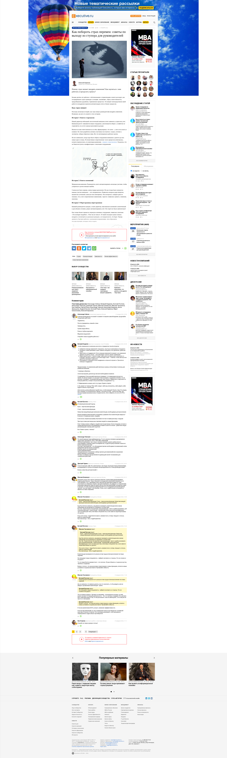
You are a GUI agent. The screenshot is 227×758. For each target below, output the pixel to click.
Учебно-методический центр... (144, 246)
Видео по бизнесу (109, 725)
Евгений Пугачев (118, 304)
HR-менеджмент (92, 708)
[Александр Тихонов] (132, 77)
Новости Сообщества (77, 732)
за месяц (146, 171)
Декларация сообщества (101, 698)
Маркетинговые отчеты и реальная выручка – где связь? (144, 202)
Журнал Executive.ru (77, 714)
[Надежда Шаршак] (151, 83)
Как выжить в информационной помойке (91, 289)
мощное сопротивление (110, 142)
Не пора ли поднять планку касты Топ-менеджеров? (144, 286)
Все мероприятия (141, 254)
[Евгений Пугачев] (151, 94)
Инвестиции (140, 714)
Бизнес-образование (102, 22)
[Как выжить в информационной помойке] (142, 672)
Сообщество (82, 22)
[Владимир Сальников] (151, 88)
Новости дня (75, 723)
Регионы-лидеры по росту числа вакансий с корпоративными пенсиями (141, 360)
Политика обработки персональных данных (83, 746)
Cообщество (75, 704)
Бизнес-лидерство (125, 708)
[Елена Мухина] (151, 77)
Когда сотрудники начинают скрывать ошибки (144, 185)
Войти (86, 641)
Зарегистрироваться (103, 237)
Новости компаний (76, 726)
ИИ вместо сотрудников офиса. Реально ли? (143, 312)
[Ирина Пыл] (145, 88)
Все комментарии (141, 160)
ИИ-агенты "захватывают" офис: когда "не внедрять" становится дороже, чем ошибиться (144, 299)
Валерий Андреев (106, 304)
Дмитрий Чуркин (91, 305)
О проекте (75, 698)
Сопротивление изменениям (80, 260)
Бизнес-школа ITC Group (143, 228)
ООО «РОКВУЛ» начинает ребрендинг (140, 266)
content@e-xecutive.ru (111, 744)
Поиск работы (91, 710)
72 (123, 681)
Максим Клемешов (104, 305)
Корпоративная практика (127, 710)
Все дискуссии (142, 338)
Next (154, 658)
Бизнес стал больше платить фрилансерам (141, 368)
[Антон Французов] (145, 77)
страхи (79, 256)
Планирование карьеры (94, 716)
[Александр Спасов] (132, 88)
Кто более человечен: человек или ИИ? (142, 325)
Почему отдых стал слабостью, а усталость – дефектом (144, 135)
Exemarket (123, 721)
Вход (144, 16)
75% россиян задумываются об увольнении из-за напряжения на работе (141, 350)
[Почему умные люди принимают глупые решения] (113, 672)
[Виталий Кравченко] (132, 83)
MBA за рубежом (109, 712)
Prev (73, 658)
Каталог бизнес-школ (110, 727)
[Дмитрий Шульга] (138, 77)
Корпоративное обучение (111, 708)
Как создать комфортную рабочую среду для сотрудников (144, 212)
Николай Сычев (140, 327)
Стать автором (136, 16)
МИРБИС (145, 22)
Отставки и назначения (78, 728)
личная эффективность (111, 256)
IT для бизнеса (125, 719)
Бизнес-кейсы (108, 719)
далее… (80, 394)
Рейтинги (107, 714)
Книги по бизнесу (109, 721)
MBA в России (108, 710)
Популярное (135, 166)
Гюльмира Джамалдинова (143, 179)
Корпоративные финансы (143, 708)
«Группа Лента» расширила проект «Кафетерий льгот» (139, 271)
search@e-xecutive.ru (116, 740)
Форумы (139, 22)
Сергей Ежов (85, 307)
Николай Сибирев (141, 302)
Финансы (124, 22)
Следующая (92, 631)
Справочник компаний (94, 721)
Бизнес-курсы (108, 716)
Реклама (88, 698)
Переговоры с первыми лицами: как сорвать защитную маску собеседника (84, 685)
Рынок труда (91, 712)
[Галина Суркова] (132, 94)
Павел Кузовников (141, 110)
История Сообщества (77, 712)
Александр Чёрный (96, 307)
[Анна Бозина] (145, 94)
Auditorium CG (140, 238)
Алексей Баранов (107, 309)
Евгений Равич (96, 309)
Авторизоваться (90, 237)
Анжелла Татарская (141, 215)
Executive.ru (81, 742)
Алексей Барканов (87, 310)
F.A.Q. (81, 698)
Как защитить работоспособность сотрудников (142, 176)
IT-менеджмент (125, 712)
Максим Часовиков (118, 305)
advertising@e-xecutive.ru (111, 742)
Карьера (91, 22)
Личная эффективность (79, 681)
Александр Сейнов (93, 304)
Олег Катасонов (140, 315)
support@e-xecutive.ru (112, 745)
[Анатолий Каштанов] (145, 83)
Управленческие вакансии (95, 719)
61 (94, 681)
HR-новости (75, 735)
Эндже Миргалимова (142, 195)
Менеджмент (115, 22)
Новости (132, 22)
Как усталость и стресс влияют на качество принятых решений (143, 121)
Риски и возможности (143, 712)
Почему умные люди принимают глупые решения (112, 684)
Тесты (106, 723)
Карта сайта (103, 746)
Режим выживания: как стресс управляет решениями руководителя (78, 291)
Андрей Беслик (85, 309)
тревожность (98, 256)
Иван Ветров (139, 138)
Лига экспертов (76, 710)
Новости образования (77, 730)
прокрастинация (87, 256)
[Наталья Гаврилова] (138, 88)
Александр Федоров (110, 307)
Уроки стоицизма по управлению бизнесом (142, 107)
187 (153, 681)
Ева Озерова (76, 307)
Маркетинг (123, 714)
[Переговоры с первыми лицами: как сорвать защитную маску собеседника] (85, 672)
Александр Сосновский (143, 205)
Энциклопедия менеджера (128, 723)
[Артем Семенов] (138, 83)
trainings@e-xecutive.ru (118, 741)
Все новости (142, 275)
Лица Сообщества (76, 708)
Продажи (123, 716)
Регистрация (151, 16)
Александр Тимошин (79, 305)
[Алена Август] (138, 94)
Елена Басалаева (141, 288)
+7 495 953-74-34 (146, 740)
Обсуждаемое (148, 166)
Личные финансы (141, 710)
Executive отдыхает (77, 716)
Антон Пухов (139, 187)
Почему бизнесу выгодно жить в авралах (143, 193)
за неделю (136, 171)
